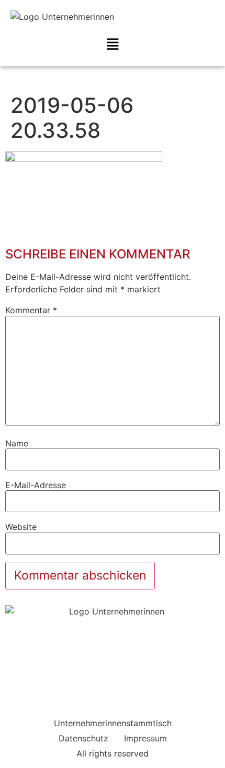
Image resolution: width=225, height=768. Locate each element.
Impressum (145, 738)
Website (21, 527)
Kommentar (31, 310)
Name (16, 443)
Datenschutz (83, 738)
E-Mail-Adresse (35, 485)
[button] (112, 44)
